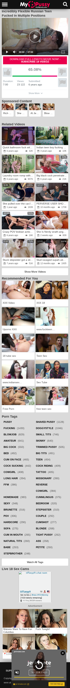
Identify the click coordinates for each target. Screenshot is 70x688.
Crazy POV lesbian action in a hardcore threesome (18, 231)
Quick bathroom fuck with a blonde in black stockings (18, 147)
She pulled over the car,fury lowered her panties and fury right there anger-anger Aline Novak (18, 203)
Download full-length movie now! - (35, 60)
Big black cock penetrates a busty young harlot (52, 175)
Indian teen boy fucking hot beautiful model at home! (52, 147)
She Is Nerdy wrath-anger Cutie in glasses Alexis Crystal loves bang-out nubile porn (52, 231)
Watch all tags (35, 562)
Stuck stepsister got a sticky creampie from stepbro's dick (18, 259)
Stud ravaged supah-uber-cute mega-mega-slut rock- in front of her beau (52, 259)
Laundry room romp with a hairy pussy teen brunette (18, 175)
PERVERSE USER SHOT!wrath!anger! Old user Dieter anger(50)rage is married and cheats (52, 203)
